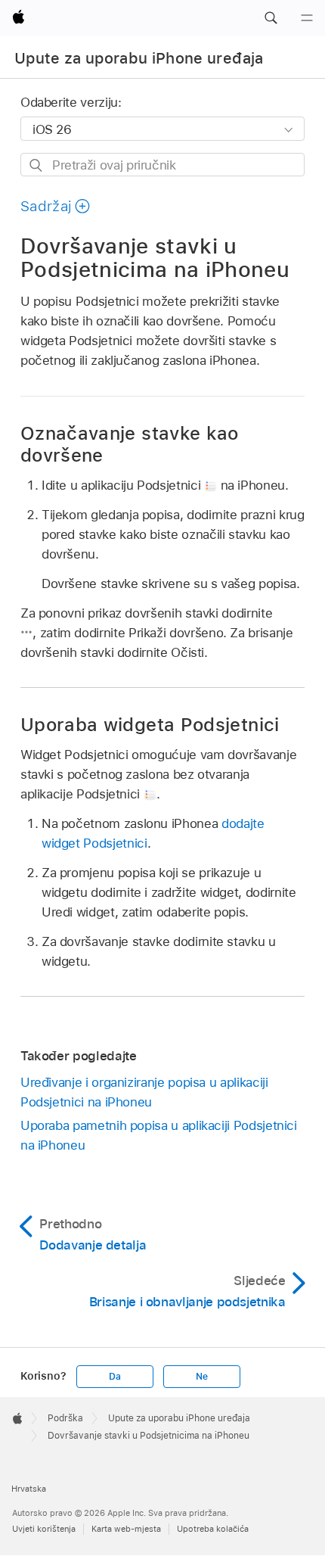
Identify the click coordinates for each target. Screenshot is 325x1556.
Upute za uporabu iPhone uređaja (139, 58)
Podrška (65, 1418)
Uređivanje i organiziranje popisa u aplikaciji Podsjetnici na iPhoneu (144, 1092)
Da (115, 1376)
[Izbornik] (307, 18)
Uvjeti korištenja (44, 1528)
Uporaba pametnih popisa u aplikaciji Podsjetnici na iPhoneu (158, 1135)
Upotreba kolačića (213, 1528)
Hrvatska (28, 1488)
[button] (270, 18)
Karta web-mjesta (126, 1528)
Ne (202, 1376)
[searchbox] (162, 164)
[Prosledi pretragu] (37, 165)
